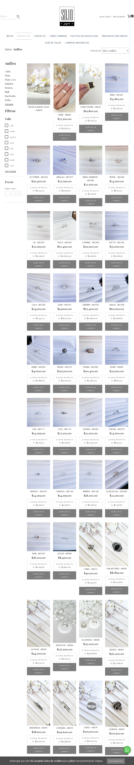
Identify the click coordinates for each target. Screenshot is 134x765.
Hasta (13, 188)
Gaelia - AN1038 (116, 305)
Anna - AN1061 (116, 95)
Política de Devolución (84, 36)
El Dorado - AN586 (91, 640)
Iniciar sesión (119, 17)
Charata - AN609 (117, 729)
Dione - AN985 (116, 367)
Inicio (9, 36)
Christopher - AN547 (90, 107)
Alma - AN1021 (64, 305)
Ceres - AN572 (90, 569)
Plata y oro (10, 79)
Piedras (9, 87)
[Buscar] (18, 16)
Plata (7, 75)
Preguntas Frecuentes (115, 36)
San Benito (10, 96)
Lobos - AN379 (91, 727)
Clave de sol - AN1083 (116, 491)
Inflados (9, 83)
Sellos (8, 100)
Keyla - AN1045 (65, 242)
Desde (7, 188)
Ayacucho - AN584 (64, 645)
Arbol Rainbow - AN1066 (91, 179)
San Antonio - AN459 (117, 569)
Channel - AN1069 (90, 242)
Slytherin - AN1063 (38, 177)
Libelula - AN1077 (64, 177)
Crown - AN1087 (91, 429)
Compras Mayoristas (77, 43)
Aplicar (19, 193)
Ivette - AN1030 (116, 242)
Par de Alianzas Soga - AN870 (38, 108)
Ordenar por (95, 50)
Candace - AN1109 (64, 491)
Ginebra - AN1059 (90, 305)
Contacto (40, 36)
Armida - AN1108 (91, 491)
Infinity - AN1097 (38, 491)
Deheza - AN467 (116, 650)
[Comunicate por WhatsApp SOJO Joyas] (127, 750)
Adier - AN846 (64, 115)
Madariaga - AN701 (38, 728)
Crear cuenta (105, 17)
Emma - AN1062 (39, 367)
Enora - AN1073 (64, 367)
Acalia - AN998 (65, 553)
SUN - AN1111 (38, 429)
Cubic (8, 71)
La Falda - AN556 (38, 649)
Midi (7, 92)
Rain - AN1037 (38, 553)
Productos (23, 36)
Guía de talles (53, 43)
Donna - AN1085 (90, 367)
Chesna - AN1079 (117, 429)
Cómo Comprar (58, 36)
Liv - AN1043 (38, 242)
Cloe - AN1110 (64, 429)
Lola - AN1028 (38, 305)
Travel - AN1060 (116, 177)
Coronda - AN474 (64, 728)
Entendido (116, 761)
